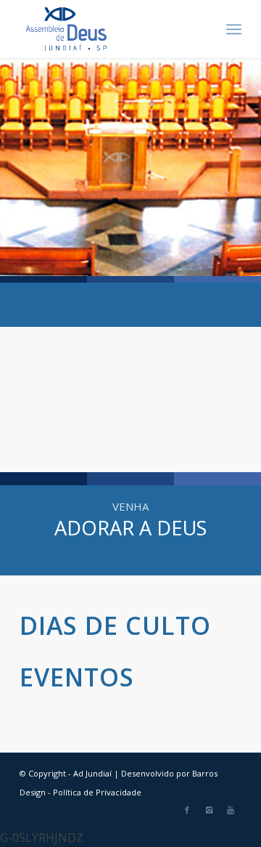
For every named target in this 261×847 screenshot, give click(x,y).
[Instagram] (209, 810)
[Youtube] (230, 810)
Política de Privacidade (97, 792)
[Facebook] (187, 810)
